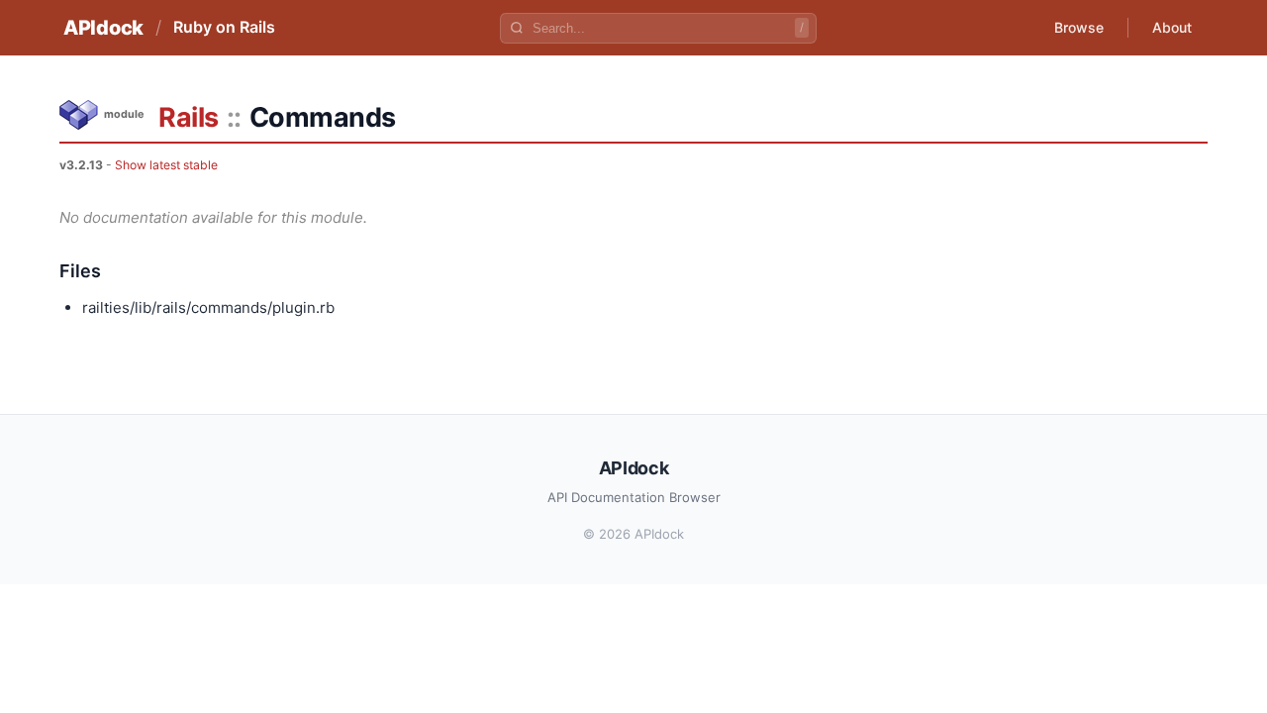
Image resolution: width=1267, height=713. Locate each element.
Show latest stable (166, 164)
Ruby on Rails (224, 27)
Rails (188, 117)
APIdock (103, 28)
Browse (1079, 27)
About (1172, 27)
